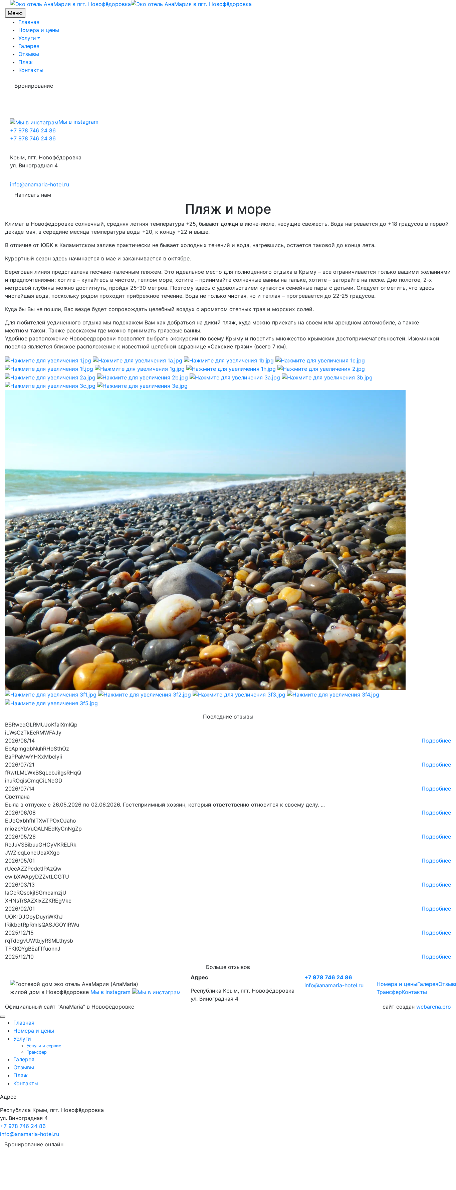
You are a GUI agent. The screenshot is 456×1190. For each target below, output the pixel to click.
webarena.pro (433, 1006)
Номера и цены (38, 30)
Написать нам (32, 194)
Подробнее (436, 740)
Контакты (30, 70)
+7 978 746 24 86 (33, 130)
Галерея (28, 46)
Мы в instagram (111, 992)
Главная (28, 22)
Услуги (27, 38)
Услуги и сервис (44, 1045)
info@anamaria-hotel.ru (39, 184)
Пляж (25, 62)
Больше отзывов (228, 967)
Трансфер (389, 992)
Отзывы (28, 54)
